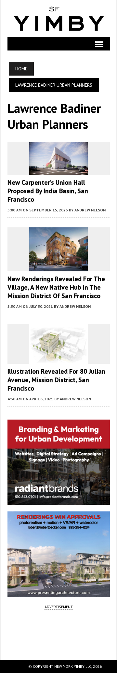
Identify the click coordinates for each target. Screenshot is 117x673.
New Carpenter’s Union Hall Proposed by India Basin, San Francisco (47, 191)
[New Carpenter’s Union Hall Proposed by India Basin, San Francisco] (58, 170)
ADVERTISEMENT (59, 606)
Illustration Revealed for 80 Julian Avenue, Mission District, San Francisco (56, 380)
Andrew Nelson (90, 210)
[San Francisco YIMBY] (58, 18)
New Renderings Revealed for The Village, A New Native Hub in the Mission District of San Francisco (56, 287)
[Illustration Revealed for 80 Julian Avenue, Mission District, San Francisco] (58, 359)
